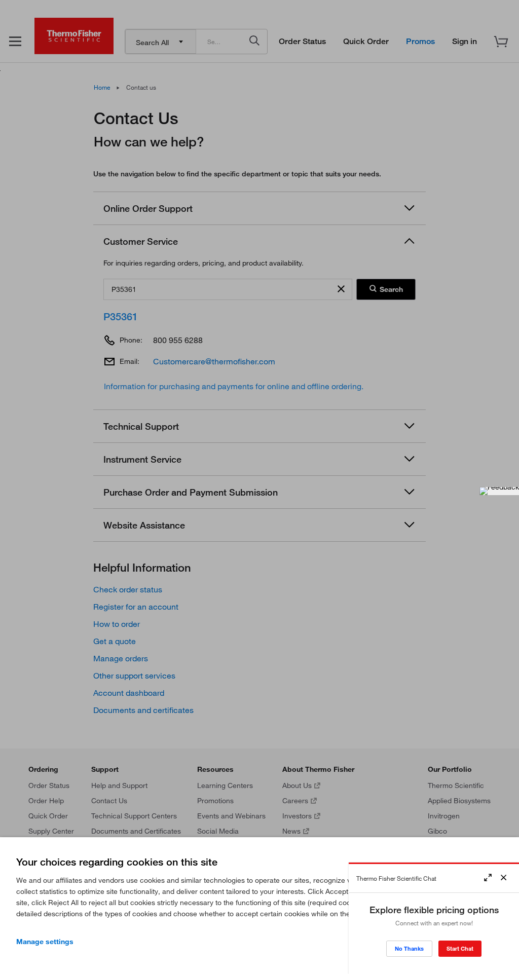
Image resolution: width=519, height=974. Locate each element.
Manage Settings (44, 941)
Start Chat (460, 948)
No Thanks (409, 948)
